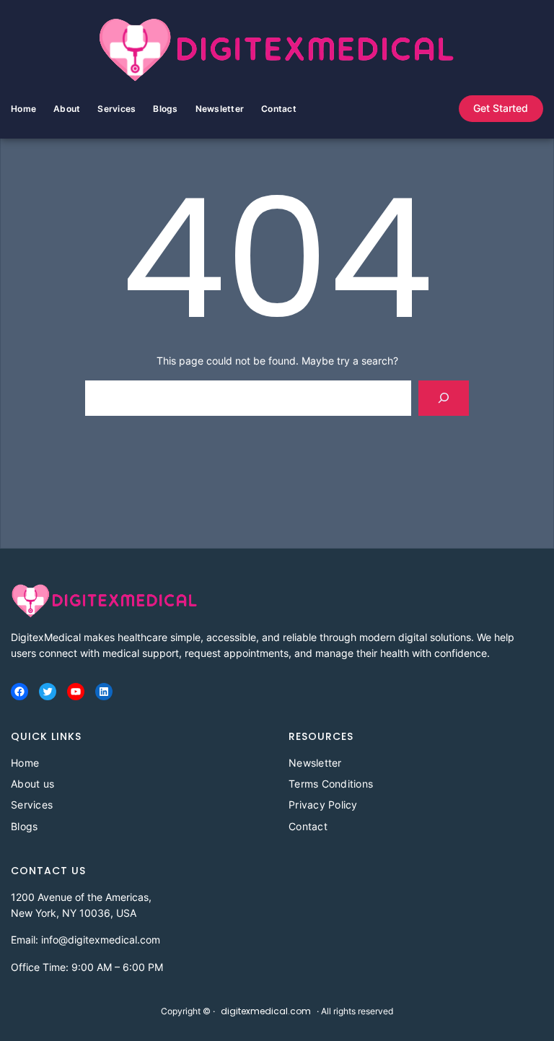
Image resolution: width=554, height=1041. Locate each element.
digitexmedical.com (266, 1011)
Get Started (500, 108)
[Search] (444, 398)
